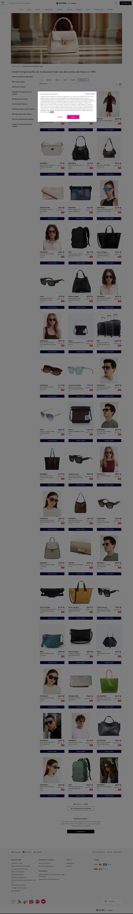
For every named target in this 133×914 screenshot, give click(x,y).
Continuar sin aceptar (90, 93)
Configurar (60, 116)
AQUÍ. (52, 112)
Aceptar (73, 117)
